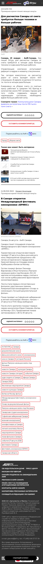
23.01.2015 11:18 (6, 9)
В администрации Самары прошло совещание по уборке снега (22, 158)
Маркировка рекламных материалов (19, 491)
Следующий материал (20, 558)
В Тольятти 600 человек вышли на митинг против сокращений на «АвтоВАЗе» (24, 179)
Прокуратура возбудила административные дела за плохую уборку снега (25, 151)
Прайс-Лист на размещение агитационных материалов (15, 484)
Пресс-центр (32, 469)
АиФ (3, 54)
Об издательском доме (13, 469)
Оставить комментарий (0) (21, 124)
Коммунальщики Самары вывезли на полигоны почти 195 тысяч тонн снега (21, 104)
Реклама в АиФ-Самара (13, 480)
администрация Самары (11, 236)
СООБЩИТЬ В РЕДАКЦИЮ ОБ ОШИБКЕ (18, 494)
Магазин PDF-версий (11, 472)
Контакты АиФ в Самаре (13, 488)
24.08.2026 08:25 (7, 191)
